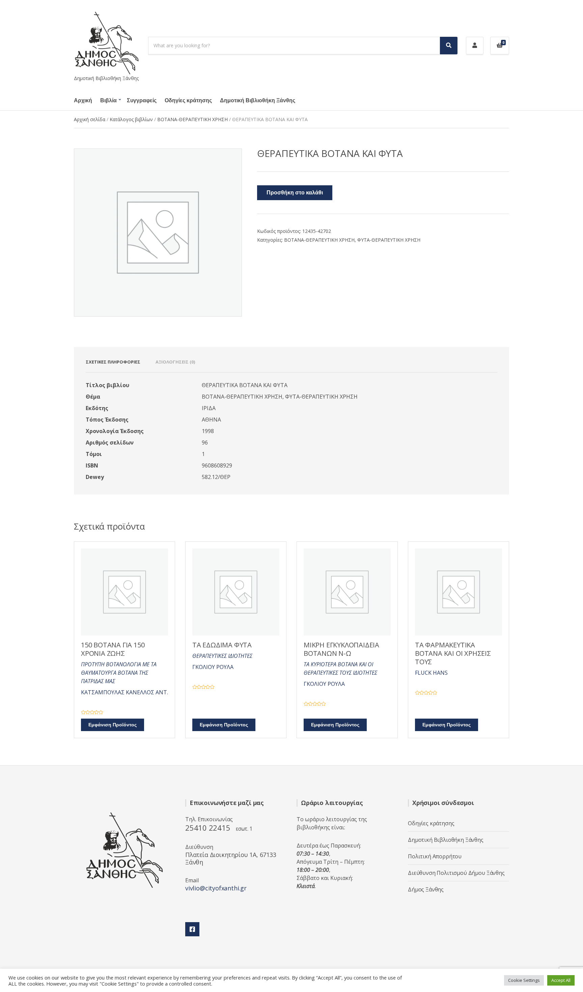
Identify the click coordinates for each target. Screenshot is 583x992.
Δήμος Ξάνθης (426, 889)
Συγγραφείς (142, 100)
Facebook (192, 929)
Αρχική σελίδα (89, 119)
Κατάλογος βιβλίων (131, 119)
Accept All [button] (561, 980)
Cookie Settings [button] (524, 980)
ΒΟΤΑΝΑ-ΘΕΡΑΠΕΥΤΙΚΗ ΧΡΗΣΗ (192, 119)
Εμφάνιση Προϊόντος (112, 725)
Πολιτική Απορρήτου (435, 856)
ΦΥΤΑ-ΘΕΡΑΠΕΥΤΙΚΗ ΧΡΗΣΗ (388, 240)
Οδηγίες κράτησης (188, 100)
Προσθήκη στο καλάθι (295, 192)
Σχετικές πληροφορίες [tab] (113, 362)
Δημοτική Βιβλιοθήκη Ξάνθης (257, 100)
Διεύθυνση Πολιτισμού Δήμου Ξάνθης (456, 873)
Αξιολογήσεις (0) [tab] (175, 362)
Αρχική (83, 100)
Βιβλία (108, 100)
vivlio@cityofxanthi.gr (216, 888)
